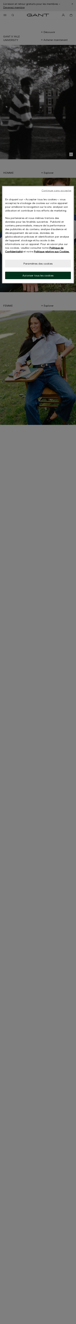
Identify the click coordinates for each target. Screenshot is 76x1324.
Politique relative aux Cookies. (51, 251)
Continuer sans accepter (56, 190)
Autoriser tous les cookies (38, 275)
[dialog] (38, 234)
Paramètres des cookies (38, 263)
